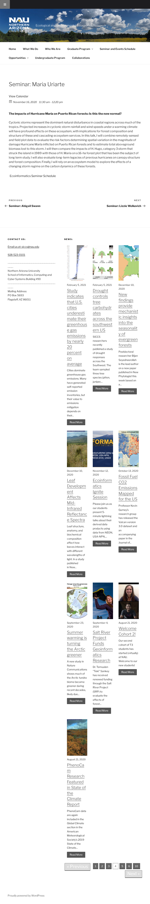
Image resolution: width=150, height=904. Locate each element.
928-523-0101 (16, 254)
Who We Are (52, 48)
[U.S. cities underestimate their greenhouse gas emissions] (77, 280)
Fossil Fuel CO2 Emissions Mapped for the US (128, 487)
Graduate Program (78, 48)
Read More (76, 422)
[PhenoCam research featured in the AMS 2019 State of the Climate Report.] (77, 754)
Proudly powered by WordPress (26, 895)
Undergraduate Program (50, 57)
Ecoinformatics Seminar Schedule (33, 176)
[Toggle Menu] (5, 4)
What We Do (30, 48)
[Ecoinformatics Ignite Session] (103, 466)
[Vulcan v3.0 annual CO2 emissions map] (129, 466)
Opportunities (17, 57)
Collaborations (81, 57)
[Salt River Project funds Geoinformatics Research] (103, 618)
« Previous (77, 866)
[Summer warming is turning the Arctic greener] (77, 618)
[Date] (11, 101)
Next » (133, 873)
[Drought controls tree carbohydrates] (103, 280)
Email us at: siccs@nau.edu (23, 246)
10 (136, 866)
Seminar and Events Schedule (117, 48)
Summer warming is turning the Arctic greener (77, 643)
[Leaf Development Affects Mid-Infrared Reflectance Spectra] (77, 466)
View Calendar (18, 96)
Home (12, 48)
